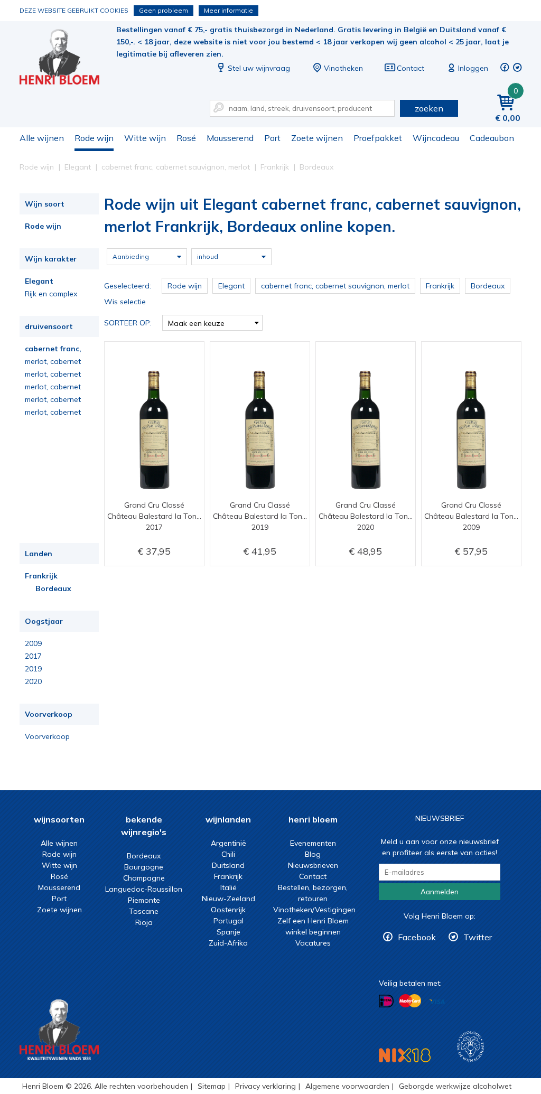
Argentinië (228, 843)
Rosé (186, 138)
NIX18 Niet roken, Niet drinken (405, 1055)
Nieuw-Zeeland (228, 898)
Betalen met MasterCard (410, 1001)
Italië (228, 887)
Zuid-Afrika (228, 943)
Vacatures (313, 943)
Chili (228, 854)
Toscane (143, 911)
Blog (313, 854)
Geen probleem (163, 10)
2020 (33, 681)
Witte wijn (145, 138)
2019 (33, 669)
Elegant (39, 281)
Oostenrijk (228, 909)
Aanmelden (440, 891)
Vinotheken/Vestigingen (314, 909)
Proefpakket (377, 138)
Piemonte (144, 900)
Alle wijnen (42, 138)
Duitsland (228, 865)
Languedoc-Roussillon (143, 889)
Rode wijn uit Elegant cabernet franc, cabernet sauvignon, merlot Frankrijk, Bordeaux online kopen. (67, 58)
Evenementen (313, 843)
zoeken (429, 108)
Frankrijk (41, 576)
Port (272, 138)
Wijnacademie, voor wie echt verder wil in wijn (470, 1046)
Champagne (144, 878)
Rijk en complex (51, 293)
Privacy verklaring (265, 1086)
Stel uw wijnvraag (259, 68)
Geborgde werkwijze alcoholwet (455, 1086)
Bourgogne (143, 867)
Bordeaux (53, 588)
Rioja (144, 922)
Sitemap (212, 1086)
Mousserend (230, 138)
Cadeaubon (492, 138)
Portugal (228, 920)
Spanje (228, 932)
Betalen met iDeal (386, 1001)
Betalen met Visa (437, 1002)
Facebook (417, 937)
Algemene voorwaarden (347, 1086)
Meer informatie (228, 10)
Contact (410, 68)
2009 (33, 643)
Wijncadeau (436, 138)
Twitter (477, 937)
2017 (33, 656)
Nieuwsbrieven (313, 865)
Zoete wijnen (317, 138)
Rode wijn (94, 138)
